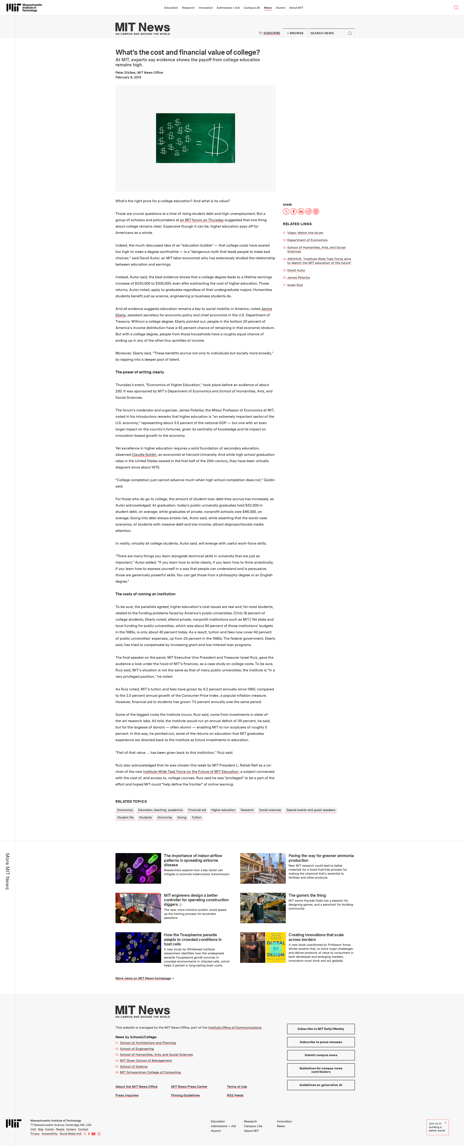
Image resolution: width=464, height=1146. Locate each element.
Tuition (196, 817)
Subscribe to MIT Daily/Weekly (321, 1029)
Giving (181, 817)
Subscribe (272, 33)
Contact (83, 1129)
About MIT (296, 7)
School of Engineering (137, 1049)
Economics (125, 810)
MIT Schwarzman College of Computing (150, 1072)
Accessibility (50, 1133)
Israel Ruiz (295, 285)
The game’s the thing (307, 895)
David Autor (296, 270)
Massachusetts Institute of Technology (55, 1120)
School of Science (134, 1066)
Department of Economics (307, 240)
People (60, 1129)
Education (171, 7)
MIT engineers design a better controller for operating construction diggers (196, 900)
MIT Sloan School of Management (146, 1060)
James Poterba (298, 277)
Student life (125, 817)
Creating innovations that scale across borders (316, 937)
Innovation (206, 7)
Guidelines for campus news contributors (320, 1070)
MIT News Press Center (189, 1086)
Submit (350, 33)
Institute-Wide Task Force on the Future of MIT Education (191, 771)
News (268, 7)
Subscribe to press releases (321, 1042)
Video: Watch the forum (305, 233)
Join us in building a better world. (437, 1127)
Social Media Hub (71, 1133)
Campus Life (252, 7)
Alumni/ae (164, 817)
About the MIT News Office (136, 1086)
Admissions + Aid (228, 7)
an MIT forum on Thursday (202, 220)
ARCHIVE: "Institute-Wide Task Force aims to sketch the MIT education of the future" (319, 261)
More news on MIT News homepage (143, 978)
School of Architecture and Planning (148, 1043)
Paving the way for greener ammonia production (321, 857)
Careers (71, 1129)
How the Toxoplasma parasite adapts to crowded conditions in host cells (192, 939)
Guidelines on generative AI (320, 1085)
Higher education (223, 810)
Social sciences (270, 810)
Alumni (280, 7)
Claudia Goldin (144, 454)
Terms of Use (237, 1086)
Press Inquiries (126, 1095)
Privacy (35, 1133)
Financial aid (197, 810)
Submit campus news (321, 1055)
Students (145, 817)
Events (49, 1129)
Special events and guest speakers (310, 810)
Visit (33, 1129)
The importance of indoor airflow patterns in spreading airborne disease (193, 860)
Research (188, 7)
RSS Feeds (235, 1095)
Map (41, 1129)
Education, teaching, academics (160, 810)
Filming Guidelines (185, 1095)
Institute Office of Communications (234, 1027)
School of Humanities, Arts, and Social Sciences (156, 1054)
